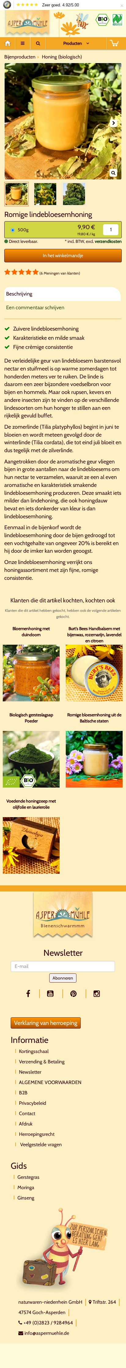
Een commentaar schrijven (35, 307)
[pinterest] (74, 993)
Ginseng (25, 1198)
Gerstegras (28, 1177)
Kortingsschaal (34, 1051)
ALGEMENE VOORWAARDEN (50, 1082)
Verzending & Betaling (42, 1062)
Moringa (25, 1187)
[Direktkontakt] (62, 1250)
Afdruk (25, 1124)
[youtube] (51, 993)
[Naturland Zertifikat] (117, 20)
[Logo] (27, 22)
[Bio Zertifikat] (102, 20)
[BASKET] (114, 43)
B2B (23, 1093)
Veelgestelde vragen (40, 1144)
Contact (27, 1113)
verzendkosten (108, 241)
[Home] (9, 43)
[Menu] (22, 43)
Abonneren (63, 978)
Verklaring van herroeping (45, 1022)
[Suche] (38, 43)
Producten (72, 43)
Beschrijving (19, 294)
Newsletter (30, 1072)
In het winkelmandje (63, 255)
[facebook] (29, 993)
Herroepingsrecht (36, 1134)
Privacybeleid (32, 1103)
